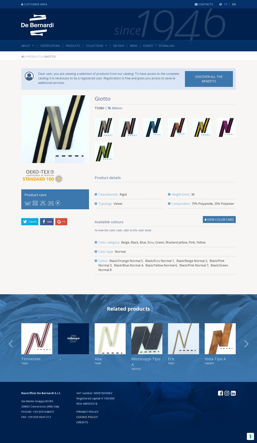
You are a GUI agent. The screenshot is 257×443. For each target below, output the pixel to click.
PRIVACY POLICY (87, 411)
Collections (94, 45)
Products (73, 45)
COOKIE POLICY (87, 417)
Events (148, 45)
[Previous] (11, 344)
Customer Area (35, 4)
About (25, 45)
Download (166, 45)
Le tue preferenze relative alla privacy (145, 438)
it (225, 4)
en (234, 4)
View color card (220, 220)
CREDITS (82, 422)
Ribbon (117, 108)
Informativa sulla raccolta (92, 438)
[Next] (246, 344)
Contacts (205, 4)
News (134, 45)
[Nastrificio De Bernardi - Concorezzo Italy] (37, 33)
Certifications (50, 45)
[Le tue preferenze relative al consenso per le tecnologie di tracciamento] (250, 436)
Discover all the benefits (209, 79)
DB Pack (118, 45)
